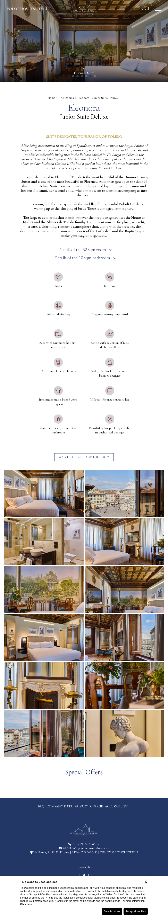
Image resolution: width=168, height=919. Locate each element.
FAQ (41, 806)
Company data (60, 806)
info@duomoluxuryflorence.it (90, 848)
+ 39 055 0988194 (89, 844)
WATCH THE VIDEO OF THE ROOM (84, 457)
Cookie (96, 806)
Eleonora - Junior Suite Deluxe (98, 98)
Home (52, 98)
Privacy (81, 806)
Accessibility (116, 806)
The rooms (66, 98)
